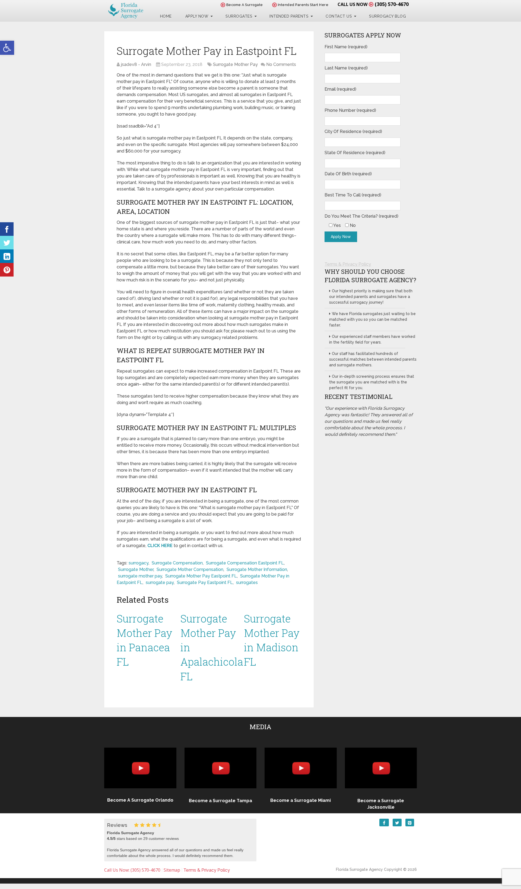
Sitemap (172, 870)
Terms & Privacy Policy (348, 264)
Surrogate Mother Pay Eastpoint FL (201, 576)
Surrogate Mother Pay (235, 64)
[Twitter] (7, 242)
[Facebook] (7, 229)
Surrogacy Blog (387, 16)
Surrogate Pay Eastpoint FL (205, 582)
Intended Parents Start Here (302, 5)
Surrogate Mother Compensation (190, 569)
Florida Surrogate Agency (359, 869)
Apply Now (197, 16)
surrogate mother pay (140, 576)
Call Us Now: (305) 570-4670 (132, 870)
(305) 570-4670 (392, 4)
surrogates (247, 582)
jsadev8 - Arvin (136, 64)
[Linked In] (7, 256)
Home (166, 16)
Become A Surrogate (244, 5)
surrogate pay (160, 582)
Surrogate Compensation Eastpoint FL (245, 563)
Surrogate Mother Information (257, 569)
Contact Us (339, 16)
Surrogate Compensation (177, 563)
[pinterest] (7, 270)
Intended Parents (289, 16)
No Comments (281, 64)
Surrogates (238, 16)
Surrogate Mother (135, 569)
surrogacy (138, 563)
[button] (7, 48)
